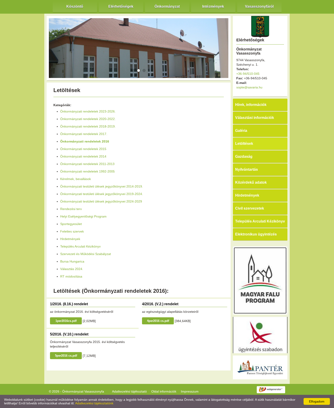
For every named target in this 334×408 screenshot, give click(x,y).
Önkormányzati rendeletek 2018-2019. (88, 126)
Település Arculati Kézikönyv (80, 246)
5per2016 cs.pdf (66, 355)
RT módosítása (71, 276)
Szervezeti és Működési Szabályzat (85, 254)
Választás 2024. (71, 269)
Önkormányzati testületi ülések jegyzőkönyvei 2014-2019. (101, 186)
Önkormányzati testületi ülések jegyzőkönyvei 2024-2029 (101, 201)
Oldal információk (163, 391)
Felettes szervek (72, 231)
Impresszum (190, 391)
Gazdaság (243, 156)
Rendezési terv (71, 209)
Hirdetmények (70, 239)
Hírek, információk (251, 105)
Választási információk (254, 118)
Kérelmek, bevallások (75, 179)
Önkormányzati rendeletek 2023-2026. (88, 111)
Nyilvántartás (246, 169)
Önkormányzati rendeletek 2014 (83, 156)
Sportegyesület (71, 224)
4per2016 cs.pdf (158, 321)
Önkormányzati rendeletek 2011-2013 (87, 164)
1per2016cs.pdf (66, 321)
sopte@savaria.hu (249, 87)
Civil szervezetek (249, 208)
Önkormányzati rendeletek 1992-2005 (87, 171)
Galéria (241, 131)
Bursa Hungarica (72, 261)
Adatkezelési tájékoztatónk (94, 403)
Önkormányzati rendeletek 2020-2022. (88, 119)
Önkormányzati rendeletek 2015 (83, 149)
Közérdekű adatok (251, 182)
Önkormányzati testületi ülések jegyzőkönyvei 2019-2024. (101, 194)
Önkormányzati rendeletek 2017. (83, 134)
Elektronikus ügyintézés (256, 234)
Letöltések (244, 143)
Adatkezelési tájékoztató (129, 391)
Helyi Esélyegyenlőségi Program (83, 216)
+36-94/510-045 (247, 73)
